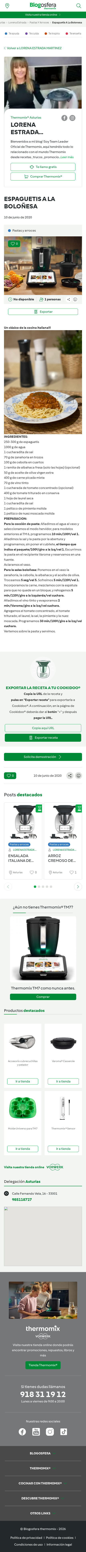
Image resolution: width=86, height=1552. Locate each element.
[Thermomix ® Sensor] (63, 1108)
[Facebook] (22, 1431)
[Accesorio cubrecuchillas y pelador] (22, 1041)
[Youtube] (36, 1431)
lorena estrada (17, 22)
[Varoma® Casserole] (63, 1041)
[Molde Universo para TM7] (22, 1108)
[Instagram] (49, 1431)
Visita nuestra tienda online (41, 14)
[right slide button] (78, 887)
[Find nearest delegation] (7, 6)
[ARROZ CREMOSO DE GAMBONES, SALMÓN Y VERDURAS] (63, 823)
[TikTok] (63, 1431)
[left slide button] (8, 887)
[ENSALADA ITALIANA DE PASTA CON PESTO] (23, 823)
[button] (79, 6)
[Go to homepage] (43, 5)
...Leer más (66, 157)
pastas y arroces (39, 22)
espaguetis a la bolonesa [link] (67, 22)
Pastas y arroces (19, 844)
